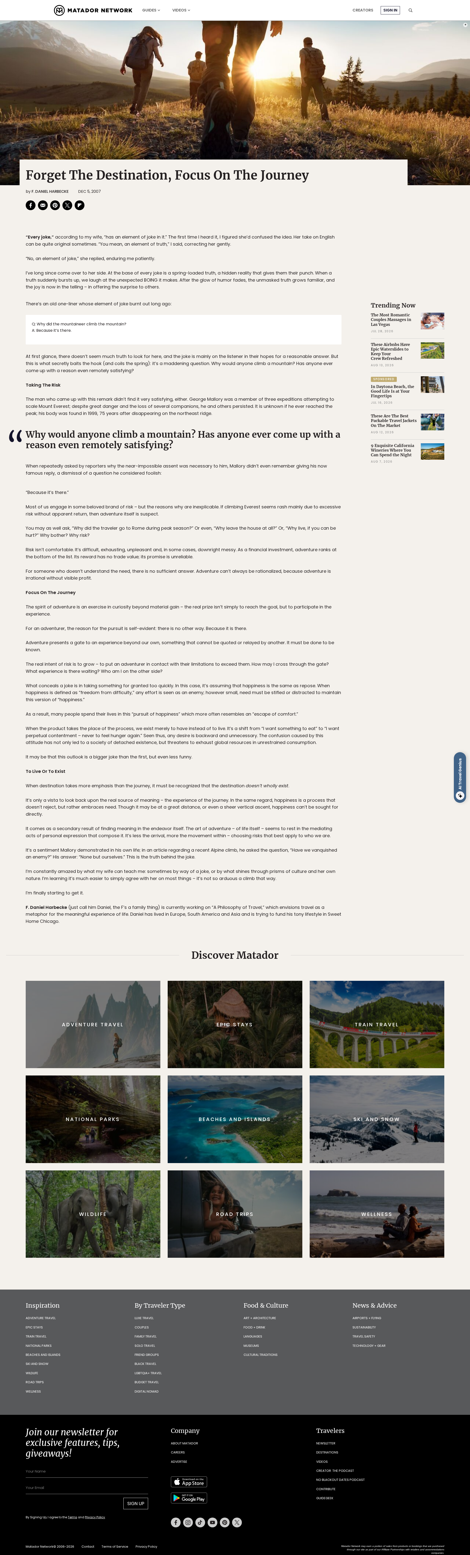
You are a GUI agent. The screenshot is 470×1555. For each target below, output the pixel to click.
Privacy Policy (264, 810)
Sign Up (283, 798)
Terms (242, 810)
